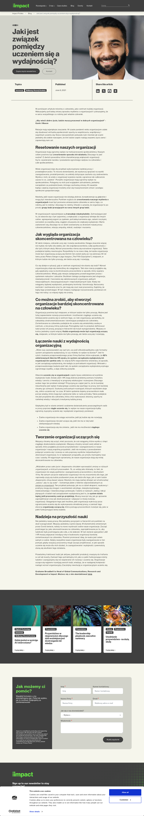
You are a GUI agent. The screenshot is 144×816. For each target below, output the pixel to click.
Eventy (80, 6)
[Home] (22, 6)
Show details (34, 812)
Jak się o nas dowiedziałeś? (72, 711)
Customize (124, 800)
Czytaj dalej (19, 650)
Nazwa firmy (66, 699)
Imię (62, 687)
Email (95, 699)
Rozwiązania (40, 6)
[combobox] (114, 5)
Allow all (125, 792)
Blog (72, 6)
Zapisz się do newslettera (26, 71)
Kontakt (89, 6)
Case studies (62, 6)
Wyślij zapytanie (113, 740)
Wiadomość (66, 721)
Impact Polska (17, 13)
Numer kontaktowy (101, 687)
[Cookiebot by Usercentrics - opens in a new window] (14, 811)
